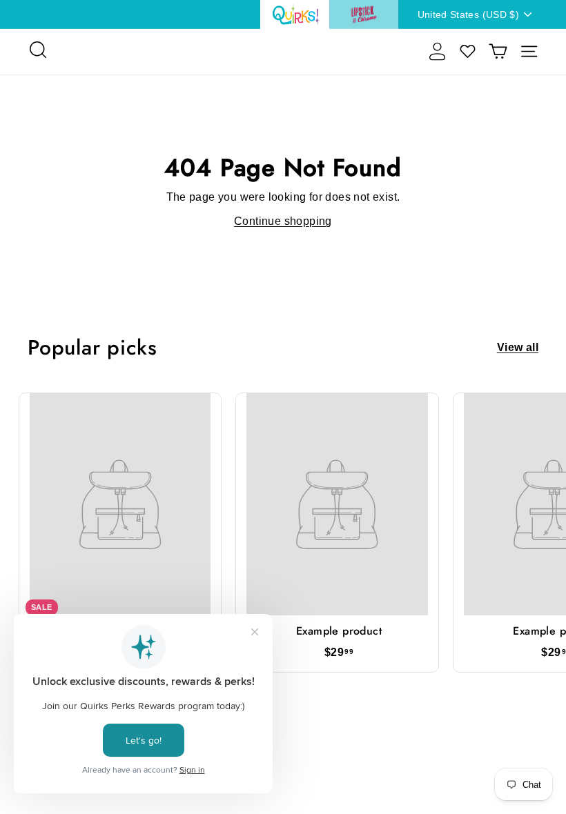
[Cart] (498, 51)
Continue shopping (283, 221)
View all (517, 347)
